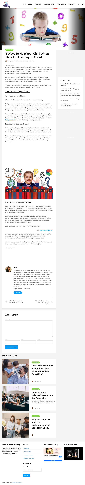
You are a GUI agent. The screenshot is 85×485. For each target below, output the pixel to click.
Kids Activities (61, 4)
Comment (7, 319)
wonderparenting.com (17, 482)
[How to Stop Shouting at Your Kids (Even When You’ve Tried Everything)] (15, 371)
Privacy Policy (27, 451)
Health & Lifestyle (49, 4)
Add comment (25, 61)
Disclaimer (26, 448)
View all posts (18, 292)
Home (24, 4)
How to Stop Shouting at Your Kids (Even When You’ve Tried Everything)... (42, 369)
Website (39, 339)
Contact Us (72, 4)
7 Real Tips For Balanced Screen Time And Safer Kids (42, 395)
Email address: (26, 467)
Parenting (38, 4)
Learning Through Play (46, 230)
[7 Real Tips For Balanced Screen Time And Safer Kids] (15, 398)
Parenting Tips (9, 49)
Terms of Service (28, 455)
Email (22, 339)
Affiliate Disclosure (29, 458)
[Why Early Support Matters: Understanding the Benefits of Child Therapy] (15, 425)
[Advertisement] (29, 156)
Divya (8, 61)
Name (7, 339)
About (30, 4)
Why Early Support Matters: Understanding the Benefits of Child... (41, 423)
